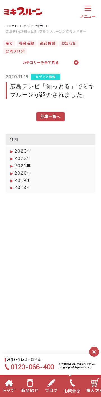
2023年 (23, 151)
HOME (11, 26)
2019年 (22, 180)
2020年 (23, 173)
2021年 (22, 166)
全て (9, 43)
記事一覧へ (50, 116)
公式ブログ (15, 51)
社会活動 (26, 43)
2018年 (22, 187)
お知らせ (68, 43)
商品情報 (47, 43)
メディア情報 (33, 26)
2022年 (23, 158)
